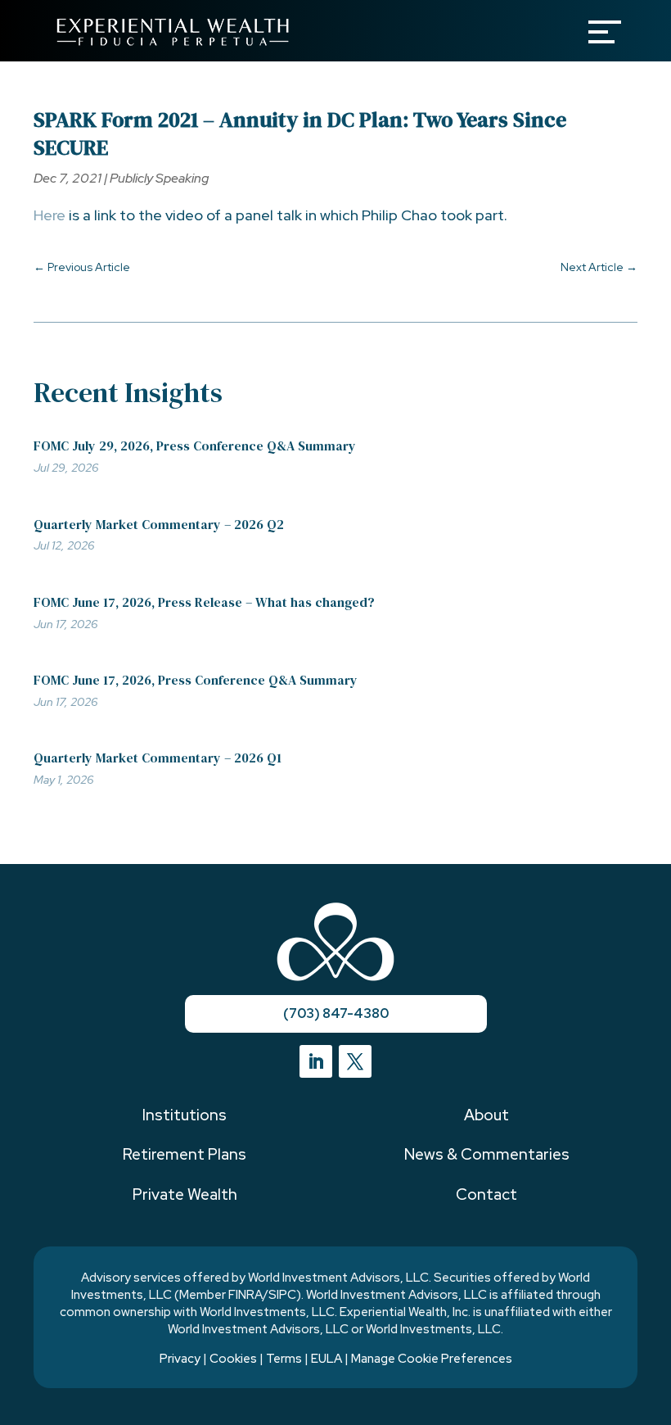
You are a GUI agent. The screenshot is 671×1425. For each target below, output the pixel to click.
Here (49, 215)
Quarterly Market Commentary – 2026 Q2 (159, 524)
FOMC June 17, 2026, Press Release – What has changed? (204, 602)
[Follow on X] (355, 1061)
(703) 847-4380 (336, 1013)
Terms (284, 1358)
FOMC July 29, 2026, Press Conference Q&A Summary (195, 446)
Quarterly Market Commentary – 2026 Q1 (157, 758)
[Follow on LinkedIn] (315, 1061)
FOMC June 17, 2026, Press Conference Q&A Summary (196, 680)
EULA (326, 1358)
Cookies (233, 1358)
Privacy (180, 1358)
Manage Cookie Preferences (431, 1358)
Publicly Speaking (159, 178)
